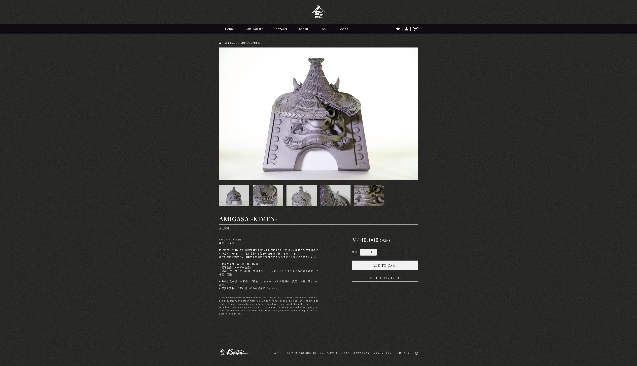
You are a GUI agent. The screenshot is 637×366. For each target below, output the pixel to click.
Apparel (281, 29)
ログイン (278, 353)
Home (229, 29)
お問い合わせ (403, 353)
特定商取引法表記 (361, 353)
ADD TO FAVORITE (385, 278)
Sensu (303, 29)
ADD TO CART (385, 265)
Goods (343, 29)
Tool (323, 29)
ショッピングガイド (329, 353)
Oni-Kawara (254, 29)
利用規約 (346, 353)
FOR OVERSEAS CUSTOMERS (301, 353)
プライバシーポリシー (383, 353)
